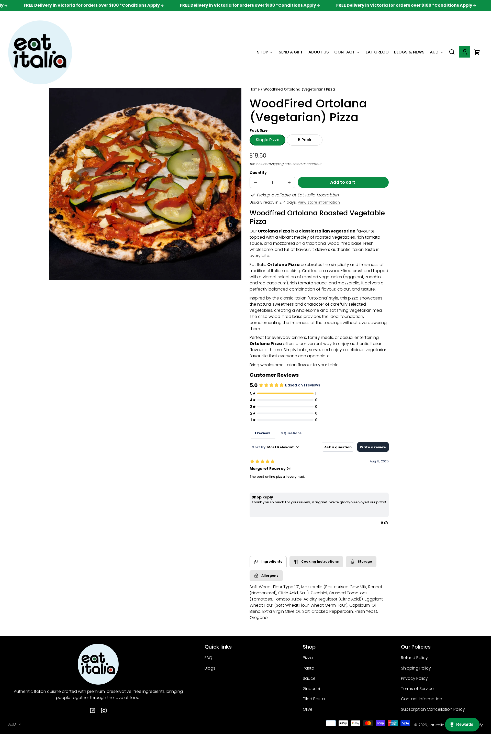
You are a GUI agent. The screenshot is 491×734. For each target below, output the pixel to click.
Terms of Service (417, 689)
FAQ (208, 658)
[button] (451, 52)
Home (255, 90)
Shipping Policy (416, 668)
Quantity (258, 172)
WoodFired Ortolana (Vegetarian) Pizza (299, 90)
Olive (308, 709)
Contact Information (421, 699)
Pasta (308, 668)
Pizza (308, 658)
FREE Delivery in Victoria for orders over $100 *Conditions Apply (71, 5)
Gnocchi (311, 689)
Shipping (277, 164)
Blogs (210, 668)
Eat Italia (436, 725)
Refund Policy (414, 658)
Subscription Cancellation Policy (433, 709)
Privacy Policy (414, 678)
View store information (319, 202)
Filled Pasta (314, 699)
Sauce (309, 678)
